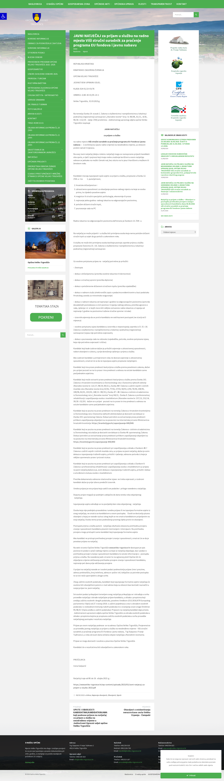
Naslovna (76, 51)
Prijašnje (77, 707)
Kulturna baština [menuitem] (37, 83)
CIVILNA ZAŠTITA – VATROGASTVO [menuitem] (43, 95)
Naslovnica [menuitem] (35, 3)
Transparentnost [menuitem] (161, 3)
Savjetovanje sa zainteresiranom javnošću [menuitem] (42, 151)
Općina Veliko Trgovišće (39, 262)
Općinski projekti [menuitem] (37, 161)
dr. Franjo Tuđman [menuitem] (37, 104)
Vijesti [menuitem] (142, 3)
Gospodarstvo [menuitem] (35, 69)
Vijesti (85, 51)
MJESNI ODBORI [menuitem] (35, 57)
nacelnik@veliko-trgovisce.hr (130, 751)
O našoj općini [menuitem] (54, 3)
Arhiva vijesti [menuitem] (35, 113)
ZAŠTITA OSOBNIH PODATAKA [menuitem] (41, 181)
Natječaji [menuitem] (32, 157)
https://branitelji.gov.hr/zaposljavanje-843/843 (113, 423)
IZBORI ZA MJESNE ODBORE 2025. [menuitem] (43, 74)
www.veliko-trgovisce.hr (119, 547)
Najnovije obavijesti (99, 695)
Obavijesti (112, 695)
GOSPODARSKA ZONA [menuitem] (79, 3)
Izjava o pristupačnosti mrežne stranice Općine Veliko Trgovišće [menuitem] (45, 175)
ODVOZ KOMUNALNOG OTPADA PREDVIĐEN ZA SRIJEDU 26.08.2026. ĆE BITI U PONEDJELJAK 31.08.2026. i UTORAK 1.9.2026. (178, 142)
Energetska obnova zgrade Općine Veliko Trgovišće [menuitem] (42, 167)
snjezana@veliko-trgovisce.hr (174, 748)
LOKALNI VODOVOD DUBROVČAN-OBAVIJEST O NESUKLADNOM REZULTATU (177, 155)
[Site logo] (36, 25)
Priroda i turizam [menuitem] (37, 78)
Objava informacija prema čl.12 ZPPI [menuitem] (44, 143)
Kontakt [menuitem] (182, 3)
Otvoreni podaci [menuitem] (36, 52)
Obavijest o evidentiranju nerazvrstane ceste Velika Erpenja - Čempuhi (136, 712)
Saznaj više (29, 762)
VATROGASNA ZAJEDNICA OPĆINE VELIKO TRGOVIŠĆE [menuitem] (43, 89)
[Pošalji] (196, 14)
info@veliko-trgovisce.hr (83, 759)
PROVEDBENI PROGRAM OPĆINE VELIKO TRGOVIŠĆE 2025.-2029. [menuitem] (42, 63)
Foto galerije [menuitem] (35, 109)
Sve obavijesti (167, 216)
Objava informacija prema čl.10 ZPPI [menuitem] (44, 129)
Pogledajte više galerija (38, 268)
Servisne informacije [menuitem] (39, 48)
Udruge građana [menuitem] (36, 99)
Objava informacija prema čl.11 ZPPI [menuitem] (44, 136)
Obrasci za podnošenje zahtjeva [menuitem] (44, 43)
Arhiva (88, 695)
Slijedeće (146, 707)
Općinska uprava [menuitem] (124, 3)
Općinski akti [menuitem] (102, 3)
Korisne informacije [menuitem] (38, 38)
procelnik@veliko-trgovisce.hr (130, 762)
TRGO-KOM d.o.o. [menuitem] (36, 123)
